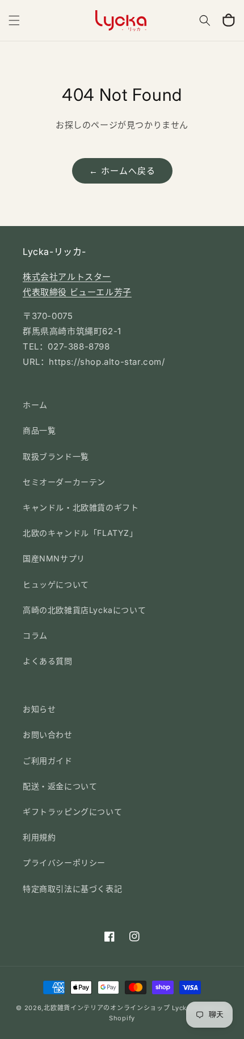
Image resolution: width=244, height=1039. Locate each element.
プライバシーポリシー (64, 862)
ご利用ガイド (48, 760)
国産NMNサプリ (54, 558)
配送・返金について (60, 786)
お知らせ (39, 709)
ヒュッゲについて (56, 584)
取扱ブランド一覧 (56, 456)
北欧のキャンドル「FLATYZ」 (80, 533)
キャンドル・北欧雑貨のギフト (80, 507)
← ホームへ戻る (122, 170)
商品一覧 (39, 430)
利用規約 (39, 837)
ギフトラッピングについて (72, 811)
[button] (14, 20)
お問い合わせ (48, 734)
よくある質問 (48, 661)
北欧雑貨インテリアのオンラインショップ (107, 1008)
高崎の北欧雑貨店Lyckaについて (84, 610)
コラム (35, 635)
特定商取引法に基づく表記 (72, 888)
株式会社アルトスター (67, 276)
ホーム (35, 405)
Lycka (181, 1008)
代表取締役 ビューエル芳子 (77, 292)
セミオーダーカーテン (64, 482)
